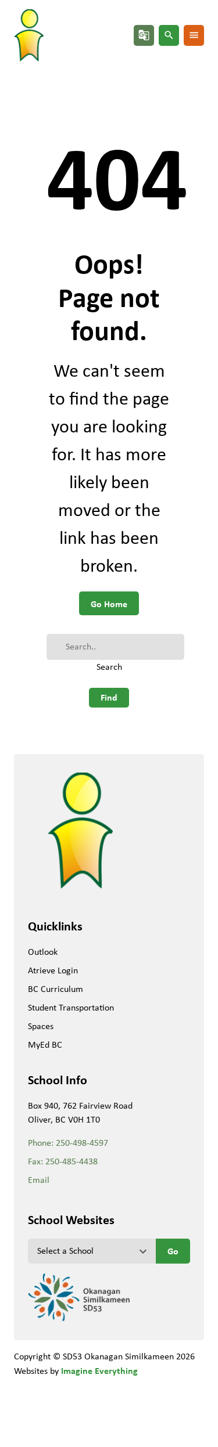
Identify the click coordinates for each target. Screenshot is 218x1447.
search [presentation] (168, 35)
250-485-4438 (71, 1161)
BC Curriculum (55, 989)
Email (38, 1180)
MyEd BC (45, 1044)
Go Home (109, 603)
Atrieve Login (53, 970)
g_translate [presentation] (143, 35)
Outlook (43, 952)
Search (109, 667)
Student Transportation (71, 1007)
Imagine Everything (99, 1370)
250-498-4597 (82, 1142)
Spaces (40, 1026)
